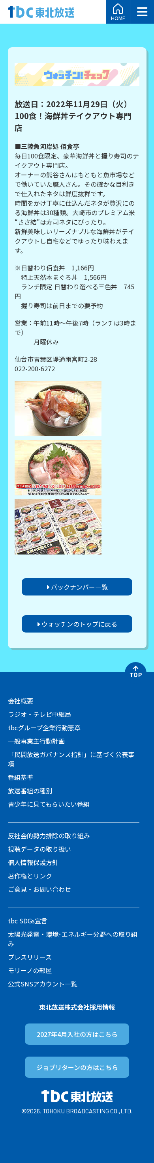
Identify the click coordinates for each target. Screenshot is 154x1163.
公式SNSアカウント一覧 (42, 983)
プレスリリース (30, 957)
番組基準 (20, 777)
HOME (118, 17)
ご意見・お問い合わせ (39, 889)
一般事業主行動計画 (36, 741)
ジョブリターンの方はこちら (77, 1067)
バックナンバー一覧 (78, 587)
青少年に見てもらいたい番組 (49, 804)
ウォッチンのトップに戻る (78, 624)
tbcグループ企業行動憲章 (44, 727)
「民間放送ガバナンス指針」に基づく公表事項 (71, 759)
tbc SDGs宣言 (27, 920)
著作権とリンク (30, 875)
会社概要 (20, 700)
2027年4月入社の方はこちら (77, 1034)
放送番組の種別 (30, 790)
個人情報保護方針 (33, 862)
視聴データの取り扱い (39, 849)
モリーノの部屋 (30, 970)
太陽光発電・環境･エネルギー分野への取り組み (72, 938)
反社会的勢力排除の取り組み (49, 835)
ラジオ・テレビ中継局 (39, 714)
